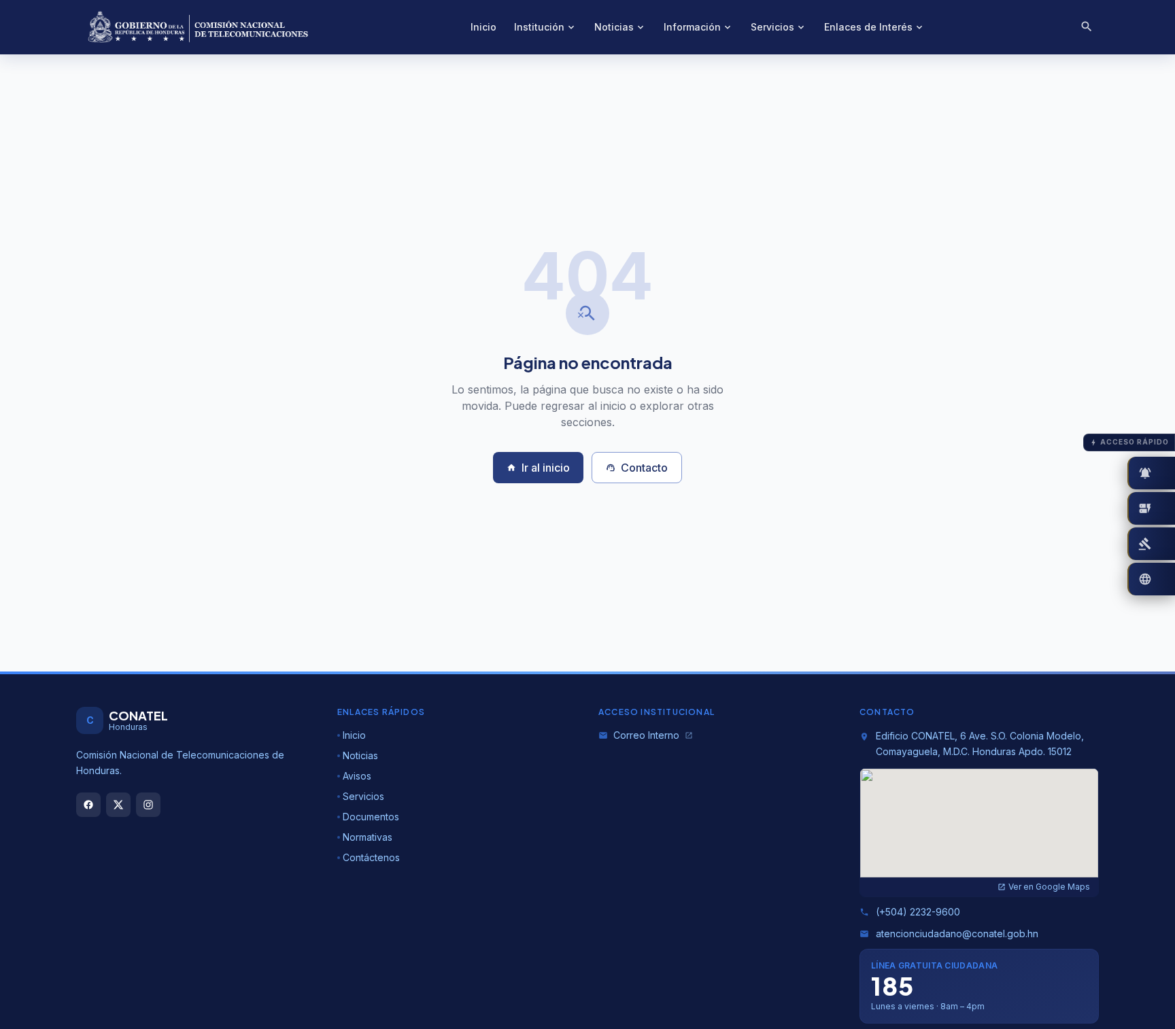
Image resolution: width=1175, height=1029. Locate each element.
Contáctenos (371, 857)
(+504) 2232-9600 (909, 912)
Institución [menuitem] (545, 27)
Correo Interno (645, 735)
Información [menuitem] (698, 27)
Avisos (357, 776)
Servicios (363, 796)
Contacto (637, 467)
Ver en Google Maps (1044, 887)
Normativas (367, 837)
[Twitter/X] (118, 804)
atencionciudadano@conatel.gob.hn (948, 933)
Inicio (354, 735)
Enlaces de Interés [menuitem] (874, 27)
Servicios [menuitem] (778, 27)
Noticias (360, 755)
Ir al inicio (538, 467)
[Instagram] (148, 804)
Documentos (371, 816)
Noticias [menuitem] (620, 27)
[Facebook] (88, 804)
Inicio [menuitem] (483, 27)
